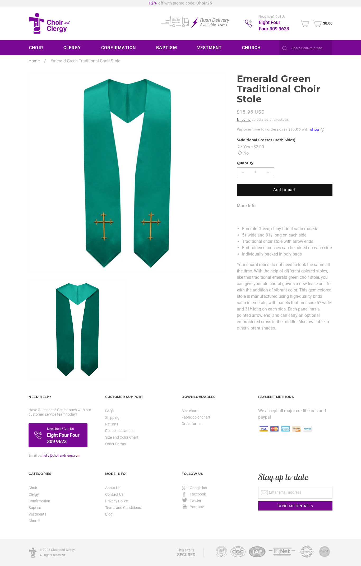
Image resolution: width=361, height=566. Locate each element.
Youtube (197, 507)
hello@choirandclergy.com (61, 455)
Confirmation (39, 501)
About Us (112, 488)
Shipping (244, 120)
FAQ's (109, 411)
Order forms (191, 423)
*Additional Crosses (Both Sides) (266, 140)
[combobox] (306, 48)
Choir (33, 488)
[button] (38, 47)
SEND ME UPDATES (295, 506)
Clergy (34, 494)
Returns (111, 424)
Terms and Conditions (123, 507)
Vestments (37, 514)
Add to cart (284, 190)
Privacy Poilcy (116, 501)
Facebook (198, 494)
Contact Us (114, 494)
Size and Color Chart (121, 437)
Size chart (190, 411)
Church (34, 521)
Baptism (35, 507)
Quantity (245, 163)
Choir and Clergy (63, 550)
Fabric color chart (196, 417)
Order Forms (115, 444)
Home (34, 60)
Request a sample (119, 431)
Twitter (195, 500)
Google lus (198, 488)
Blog (109, 514)
